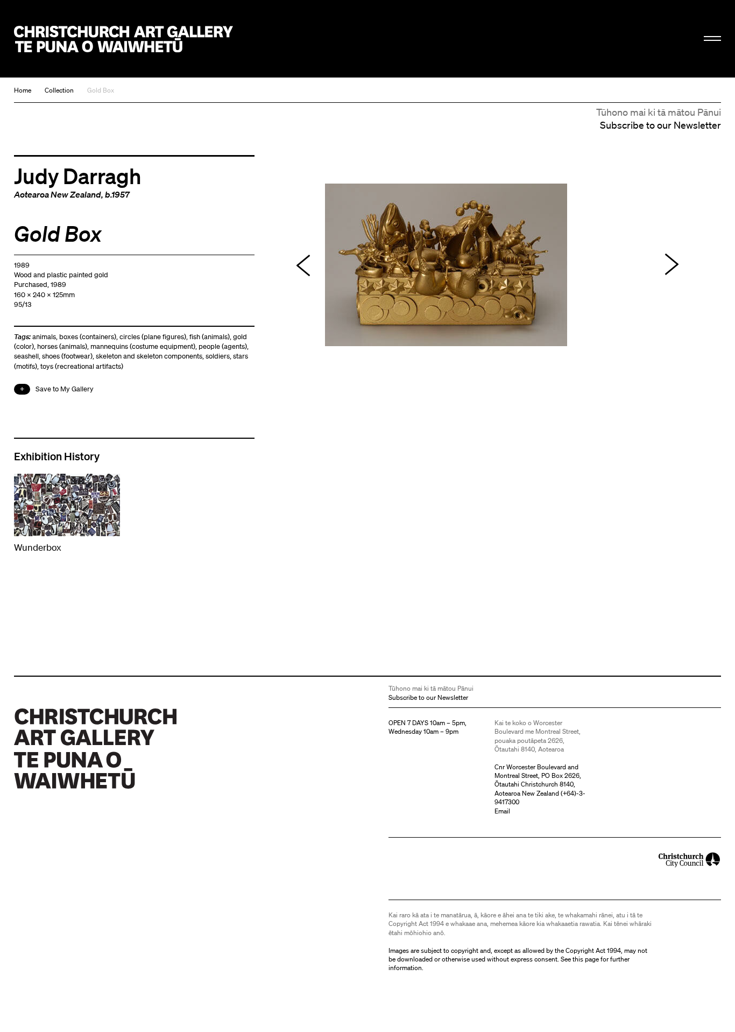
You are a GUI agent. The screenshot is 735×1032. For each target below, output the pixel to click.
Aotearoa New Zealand (57, 194)
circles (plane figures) (152, 336)
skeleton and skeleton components (149, 356)
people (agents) (223, 346)
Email (502, 811)
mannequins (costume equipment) (142, 346)
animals (44, 336)
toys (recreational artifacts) (81, 366)
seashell (26, 356)
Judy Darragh (78, 175)
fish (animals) (209, 336)
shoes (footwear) (67, 356)
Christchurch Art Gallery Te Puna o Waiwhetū (123, 39)
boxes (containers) (87, 336)
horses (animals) (62, 346)
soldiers (218, 356)
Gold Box (100, 90)
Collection (59, 90)
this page (586, 959)
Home (22, 90)
